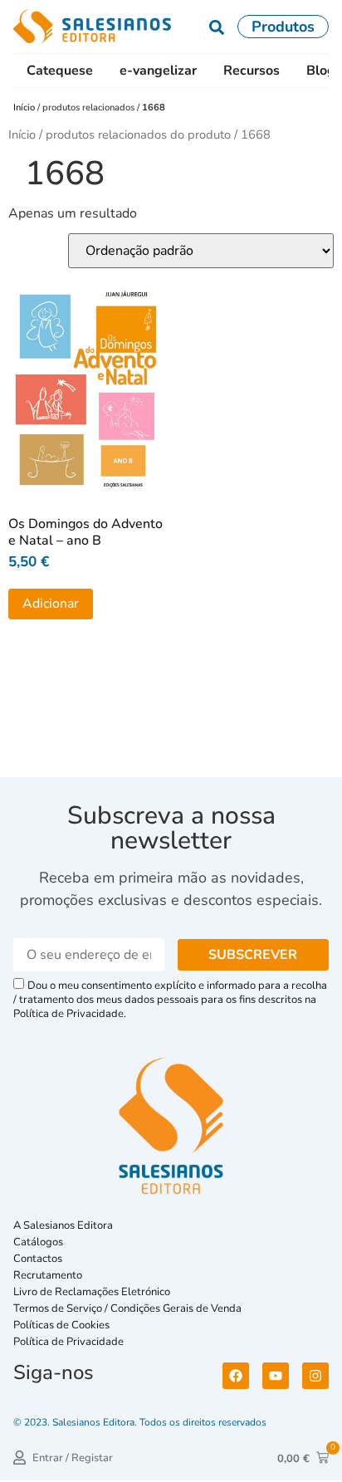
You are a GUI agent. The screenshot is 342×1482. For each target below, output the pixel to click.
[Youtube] (275, 1375)
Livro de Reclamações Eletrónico (91, 1291)
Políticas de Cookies (61, 1325)
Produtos (283, 27)
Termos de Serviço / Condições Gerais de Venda (130, 1308)
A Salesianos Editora (63, 1225)
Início (25, 107)
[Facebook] (235, 1375)
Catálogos (38, 1242)
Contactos (37, 1258)
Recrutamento (47, 1275)
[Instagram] (315, 1375)
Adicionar (50, 603)
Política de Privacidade (68, 1341)
